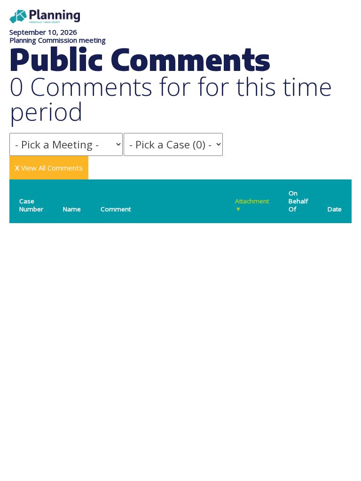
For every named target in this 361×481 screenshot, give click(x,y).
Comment (116, 209)
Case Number (31, 205)
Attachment (252, 205)
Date (335, 209)
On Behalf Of (298, 201)
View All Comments (49, 167)
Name (72, 209)
